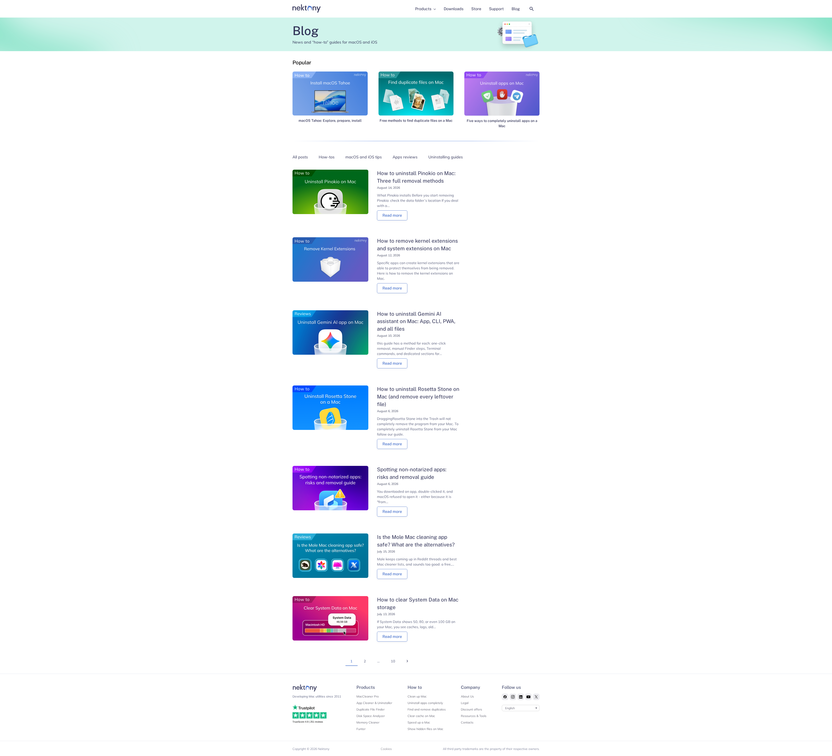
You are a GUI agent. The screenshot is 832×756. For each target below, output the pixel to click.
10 (393, 661)
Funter (361, 729)
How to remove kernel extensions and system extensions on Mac (417, 244)
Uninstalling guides (445, 156)
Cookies (386, 749)
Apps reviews (405, 156)
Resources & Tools (473, 716)
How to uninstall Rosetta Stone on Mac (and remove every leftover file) (418, 396)
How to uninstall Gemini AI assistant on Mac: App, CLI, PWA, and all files (416, 321)
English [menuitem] (510, 708)
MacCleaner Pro (367, 696)
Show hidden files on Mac (425, 729)
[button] (532, 9)
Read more (392, 215)
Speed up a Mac (419, 722)
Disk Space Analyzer (370, 716)
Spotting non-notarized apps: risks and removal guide (411, 473)
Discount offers (471, 709)
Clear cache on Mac (421, 716)
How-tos (327, 156)
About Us (467, 696)
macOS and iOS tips (363, 156)
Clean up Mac (417, 696)
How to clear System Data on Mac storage (417, 603)
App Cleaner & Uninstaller (374, 703)
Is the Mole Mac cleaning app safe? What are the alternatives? (416, 541)
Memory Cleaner (367, 722)
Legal (464, 703)
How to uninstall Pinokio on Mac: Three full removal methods (416, 177)
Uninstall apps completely (425, 703)
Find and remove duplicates (427, 709)
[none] (521, 708)
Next (403, 667)
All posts (300, 156)
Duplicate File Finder (370, 709)
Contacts (467, 722)
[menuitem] (521, 708)
